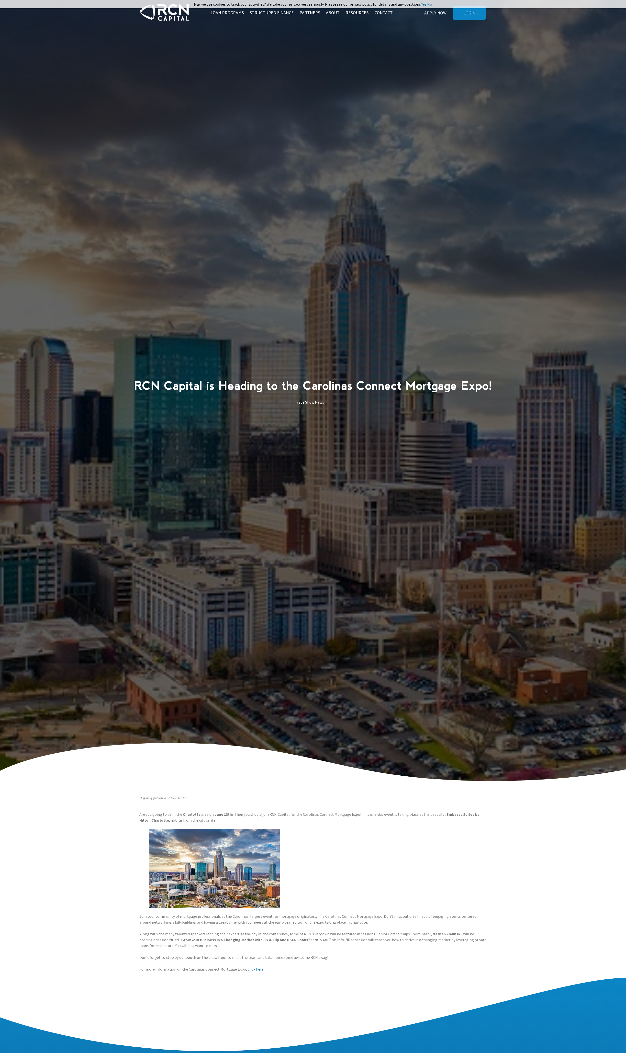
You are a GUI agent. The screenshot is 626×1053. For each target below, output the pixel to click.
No (429, 4)
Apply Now (435, 13)
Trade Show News (309, 402)
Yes (423, 4)
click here (256, 969)
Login (469, 13)
